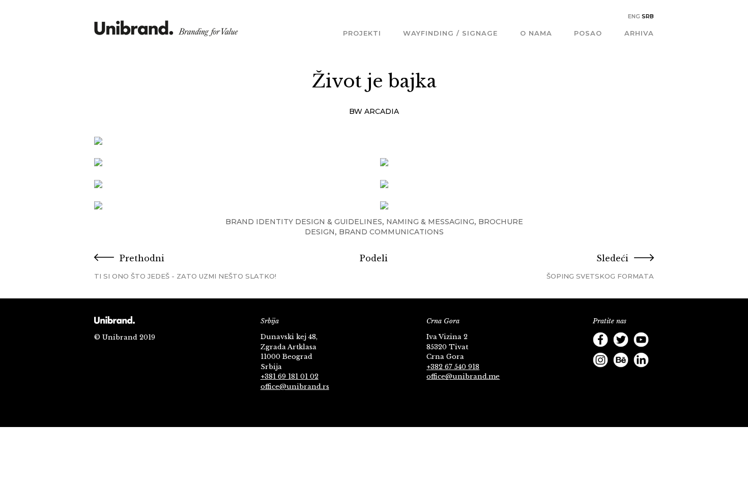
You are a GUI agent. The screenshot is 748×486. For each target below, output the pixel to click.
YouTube (641, 339)
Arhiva (639, 33)
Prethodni (185, 266)
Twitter (620, 339)
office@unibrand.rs (295, 386)
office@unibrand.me (463, 376)
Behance (620, 360)
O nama (536, 33)
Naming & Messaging (430, 221)
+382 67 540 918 (452, 366)
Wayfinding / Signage (450, 33)
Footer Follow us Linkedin (641, 360)
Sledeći (600, 266)
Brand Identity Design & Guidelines (303, 221)
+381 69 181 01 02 (290, 376)
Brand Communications (391, 231)
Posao (588, 33)
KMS (166, 31)
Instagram (600, 360)
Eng (634, 16)
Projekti (362, 33)
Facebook (600, 339)
